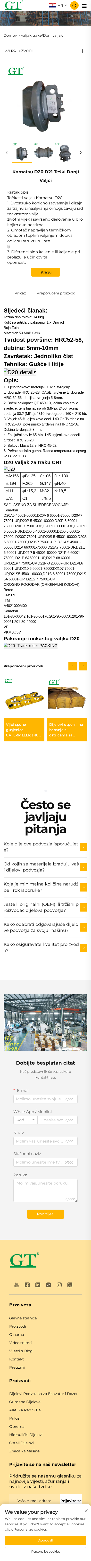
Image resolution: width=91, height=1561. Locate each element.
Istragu (45, 272)
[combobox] (25, 1120)
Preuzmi (17, 1367)
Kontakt (16, 1359)
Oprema (17, 1426)
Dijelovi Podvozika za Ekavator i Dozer (43, 1393)
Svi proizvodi (18, 51)
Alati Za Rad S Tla (25, 1410)
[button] (72, 666)
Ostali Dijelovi (21, 1443)
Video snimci (20, 1342)
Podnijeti (45, 1214)
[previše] (7, 153)
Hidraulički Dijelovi (25, 1434)
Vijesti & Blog (21, 1351)
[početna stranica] (24, 1261)
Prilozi (14, 1418)
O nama (16, 1334)
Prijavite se (71, 1500)
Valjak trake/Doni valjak (42, 35)
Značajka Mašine (24, 1451)
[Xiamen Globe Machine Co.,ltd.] (14, 5)
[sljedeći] (81, 153)
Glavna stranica (23, 1318)
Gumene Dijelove (25, 1402)
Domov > (12, 35)
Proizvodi (17, 1326)
